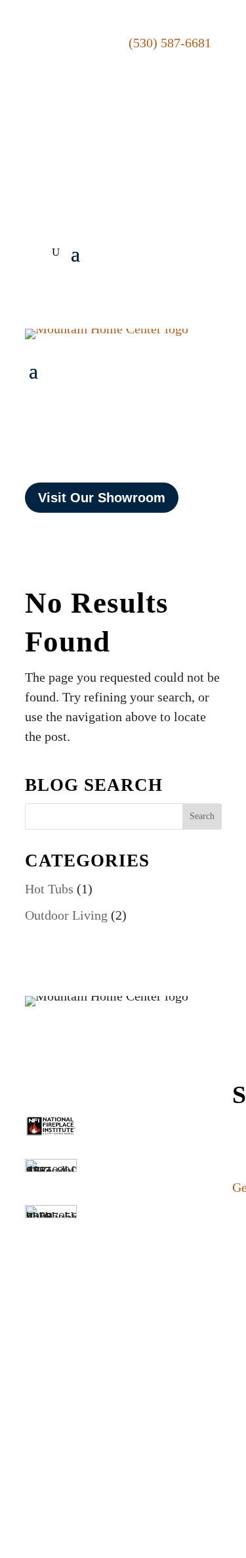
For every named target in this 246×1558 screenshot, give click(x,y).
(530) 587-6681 (170, 42)
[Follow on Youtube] (194, 165)
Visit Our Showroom (101, 497)
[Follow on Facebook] (139, 165)
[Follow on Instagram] (166, 165)
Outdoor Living (66, 915)
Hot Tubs (49, 889)
